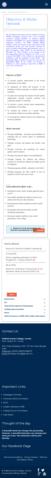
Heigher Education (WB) (13, 407)
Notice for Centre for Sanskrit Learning (22, 247)
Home (4, 12)
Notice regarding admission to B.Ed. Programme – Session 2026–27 (21, 257)
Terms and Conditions (13, 457)
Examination (9, 299)
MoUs (6, 313)
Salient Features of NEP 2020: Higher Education (24, 316)
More (12, 295)
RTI (5, 302)
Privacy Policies (31, 457)
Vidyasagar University (12, 395)
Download (38, 230)
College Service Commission (15, 411)
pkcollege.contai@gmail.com (20, 354)
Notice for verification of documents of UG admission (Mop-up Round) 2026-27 (24, 269)
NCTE (5, 403)
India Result (8, 415)
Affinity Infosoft (20, 473)
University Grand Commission (15, 399)
